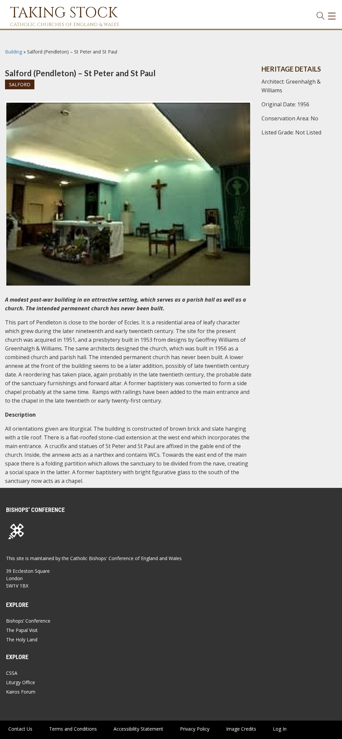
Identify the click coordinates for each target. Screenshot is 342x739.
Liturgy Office (20, 682)
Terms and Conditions (73, 729)
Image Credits (241, 729)
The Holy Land (21, 639)
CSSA (11, 673)
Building (13, 51)
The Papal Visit (22, 630)
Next (261, 108)
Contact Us (20, 729)
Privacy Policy (194, 729)
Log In (280, 729)
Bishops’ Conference (28, 621)
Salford (19, 84)
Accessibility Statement (138, 729)
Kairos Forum (20, 692)
